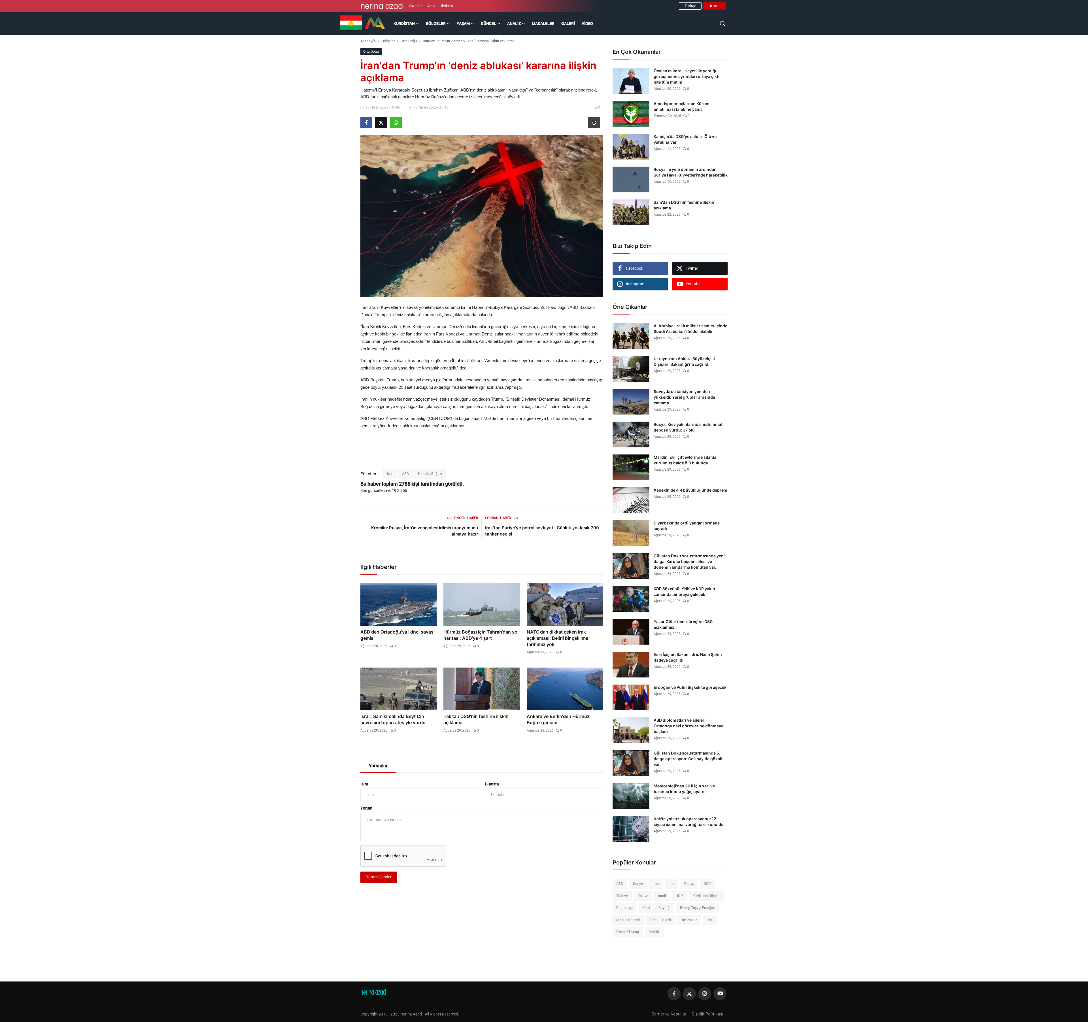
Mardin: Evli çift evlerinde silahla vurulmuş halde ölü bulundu (685, 460)
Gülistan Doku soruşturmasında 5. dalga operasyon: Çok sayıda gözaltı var (689, 759)
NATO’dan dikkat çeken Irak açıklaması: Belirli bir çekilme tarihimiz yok (557, 638)
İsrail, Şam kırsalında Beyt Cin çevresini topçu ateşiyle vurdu (393, 719)
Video (587, 23)
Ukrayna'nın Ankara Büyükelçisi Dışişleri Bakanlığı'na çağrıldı (684, 361)
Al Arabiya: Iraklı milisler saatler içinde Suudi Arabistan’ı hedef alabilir (690, 328)
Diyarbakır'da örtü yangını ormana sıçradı (687, 525)
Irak (671, 883)
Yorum (366, 808)
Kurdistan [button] (404, 23)
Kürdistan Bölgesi (706, 896)
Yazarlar (415, 6)
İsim (364, 784)
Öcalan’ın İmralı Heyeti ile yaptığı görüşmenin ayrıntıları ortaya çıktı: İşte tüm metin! (687, 76)
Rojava (643, 896)
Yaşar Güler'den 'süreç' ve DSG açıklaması (683, 624)
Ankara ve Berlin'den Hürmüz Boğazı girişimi (558, 719)
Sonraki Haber (498, 518)
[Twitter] (689, 993)
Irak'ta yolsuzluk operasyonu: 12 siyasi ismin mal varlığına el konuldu (689, 821)
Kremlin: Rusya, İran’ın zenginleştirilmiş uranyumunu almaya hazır (424, 531)
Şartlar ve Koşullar (669, 1014)
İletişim (447, 6)
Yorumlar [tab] (378, 765)
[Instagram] (704, 993)
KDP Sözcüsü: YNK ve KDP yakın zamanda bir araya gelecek (684, 591)
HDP (679, 896)
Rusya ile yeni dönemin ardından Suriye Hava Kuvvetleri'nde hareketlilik (691, 172)
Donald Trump (627, 932)
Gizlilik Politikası (707, 1014)
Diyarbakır (689, 920)
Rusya (689, 883)
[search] (722, 23)
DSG (710, 920)
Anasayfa (368, 41)
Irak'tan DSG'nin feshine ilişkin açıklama (476, 719)
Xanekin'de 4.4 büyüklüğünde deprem (690, 490)
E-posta (492, 784)
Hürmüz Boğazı (430, 473)
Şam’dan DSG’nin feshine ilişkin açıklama (684, 205)
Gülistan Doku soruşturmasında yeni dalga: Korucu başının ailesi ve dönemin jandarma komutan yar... (689, 561)
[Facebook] (674, 993)
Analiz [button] (514, 23)
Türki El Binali (660, 920)
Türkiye (622, 896)
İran (390, 473)
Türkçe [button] (690, 6)
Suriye (638, 883)
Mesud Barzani (628, 920)
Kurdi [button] (714, 6)
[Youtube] (719, 993)
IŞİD (707, 883)
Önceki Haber (465, 518)
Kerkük (654, 932)
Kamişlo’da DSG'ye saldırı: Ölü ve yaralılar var (685, 139)
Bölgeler (388, 41)
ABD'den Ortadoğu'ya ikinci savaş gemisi (397, 635)
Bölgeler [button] (436, 23)
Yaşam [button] (463, 23)
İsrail (662, 896)
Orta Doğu (409, 41)
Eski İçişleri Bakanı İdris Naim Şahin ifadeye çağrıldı (688, 657)
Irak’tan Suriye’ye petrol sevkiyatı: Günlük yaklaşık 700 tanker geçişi (542, 531)
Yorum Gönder (379, 877)
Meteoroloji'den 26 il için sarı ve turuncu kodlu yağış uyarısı (684, 788)
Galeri (568, 23)
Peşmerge (624, 908)
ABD (405, 473)
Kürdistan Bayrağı (656, 908)
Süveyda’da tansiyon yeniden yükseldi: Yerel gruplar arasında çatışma (684, 397)
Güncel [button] (488, 23)
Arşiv (431, 6)
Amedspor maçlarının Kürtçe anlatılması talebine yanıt (681, 106)
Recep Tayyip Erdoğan (697, 908)
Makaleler (543, 23)
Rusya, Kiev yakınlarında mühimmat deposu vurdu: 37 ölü (688, 427)
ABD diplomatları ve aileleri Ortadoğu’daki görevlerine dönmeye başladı (688, 726)
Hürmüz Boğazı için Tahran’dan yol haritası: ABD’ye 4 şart (480, 635)
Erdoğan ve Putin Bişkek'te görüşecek (690, 687)
